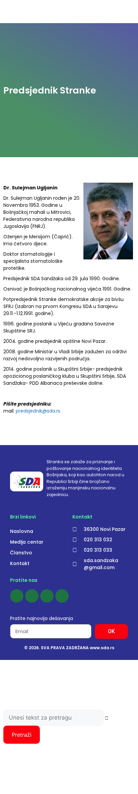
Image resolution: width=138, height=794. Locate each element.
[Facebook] (16, 596)
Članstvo (21, 552)
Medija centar (27, 542)
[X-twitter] (62, 596)
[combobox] (53, 718)
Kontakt (19, 563)
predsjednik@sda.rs (38, 411)
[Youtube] (47, 596)
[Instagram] (32, 596)
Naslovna (21, 531)
